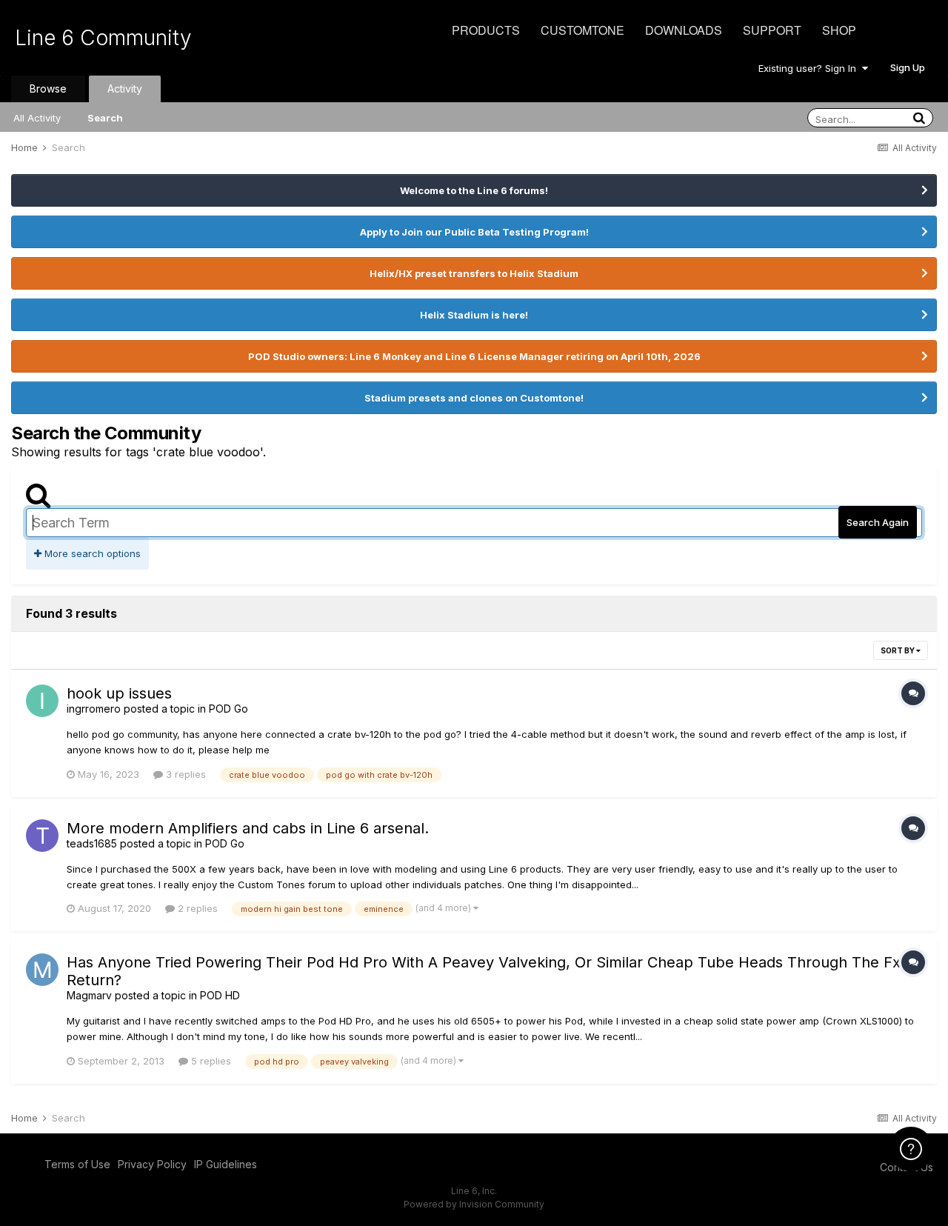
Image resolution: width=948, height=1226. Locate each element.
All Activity (37, 118)
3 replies (184, 774)
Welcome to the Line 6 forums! (474, 190)
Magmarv (89, 995)
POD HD (220, 995)
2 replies (196, 908)
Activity (124, 88)
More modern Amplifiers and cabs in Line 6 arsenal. (248, 828)
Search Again (878, 522)
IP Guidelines (225, 1164)
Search (105, 118)
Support (772, 30)
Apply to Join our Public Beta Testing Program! (474, 232)
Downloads (683, 30)
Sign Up (907, 67)
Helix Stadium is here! (474, 315)
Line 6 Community (103, 37)
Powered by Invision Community (474, 1204)
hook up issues (119, 693)
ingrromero (94, 708)
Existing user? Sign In (810, 68)
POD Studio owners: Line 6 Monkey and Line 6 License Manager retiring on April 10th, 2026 (474, 356)
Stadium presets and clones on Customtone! (474, 398)
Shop (839, 30)
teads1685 (92, 843)
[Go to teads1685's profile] (42, 835)
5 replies (209, 1061)
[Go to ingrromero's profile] (42, 700)
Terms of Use (77, 1164)
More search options (91, 553)
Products (486, 30)
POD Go (228, 708)
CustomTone (582, 30)
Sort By (898, 650)
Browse (48, 88)
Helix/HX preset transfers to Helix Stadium (474, 273)
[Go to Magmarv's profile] (42, 969)
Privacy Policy (152, 1164)
